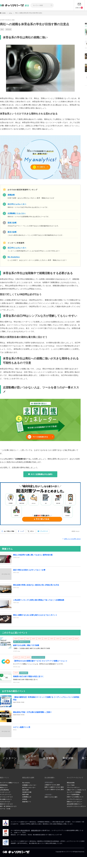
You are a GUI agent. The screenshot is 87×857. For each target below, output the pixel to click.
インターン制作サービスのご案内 (54, 789)
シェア (22, 531)
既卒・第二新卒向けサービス (8, 806)
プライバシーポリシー (73, 787)
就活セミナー (4, 787)
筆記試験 (68, 758)
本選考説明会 (4, 785)
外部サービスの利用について (75, 797)
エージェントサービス (6, 797)
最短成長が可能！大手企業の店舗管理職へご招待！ (32, 712)
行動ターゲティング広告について (76, 790)
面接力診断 (25, 794)
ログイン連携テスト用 (21, 727)
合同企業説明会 (4, 790)
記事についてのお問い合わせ (72, 539)
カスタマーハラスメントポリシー (76, 806)
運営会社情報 (70, 782)
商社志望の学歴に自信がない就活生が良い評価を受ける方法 (36, 585)
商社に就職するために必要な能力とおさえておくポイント (35, 615)
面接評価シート (26, 801)
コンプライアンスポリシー (74, 799)
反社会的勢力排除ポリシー (74, 804)
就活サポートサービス (6, 804)
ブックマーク (44, 531)
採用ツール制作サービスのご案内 (54, 787)
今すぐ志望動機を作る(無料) (42, 474)
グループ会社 (70, 785)
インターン (10, 758)
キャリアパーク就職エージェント (9, 782)
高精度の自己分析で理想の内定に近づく (28, 676)
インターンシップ (5, 792)
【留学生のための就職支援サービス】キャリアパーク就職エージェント (40, 661)
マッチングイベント (5, 794)
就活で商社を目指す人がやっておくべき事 (29, 570)
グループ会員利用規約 (73, 794)
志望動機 (48, 758)
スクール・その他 (5, 808)
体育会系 (8, 29)
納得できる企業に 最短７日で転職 (26, 645)
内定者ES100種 (26, 792)
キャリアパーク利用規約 (74, 792)
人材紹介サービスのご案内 (52, 785)
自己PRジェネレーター (28, 787)
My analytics (26, 782)
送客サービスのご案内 (51, 797)
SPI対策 (24, 799)
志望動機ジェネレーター (29, 785)
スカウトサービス (5, 801)
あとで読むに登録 (9, 531)
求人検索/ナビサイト (6, 799)
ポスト (32, 531)
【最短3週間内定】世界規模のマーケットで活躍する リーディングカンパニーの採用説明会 (46, 698)
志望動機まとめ (26, 797)
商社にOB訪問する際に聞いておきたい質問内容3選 (33, 555)
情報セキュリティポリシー (74, 801)
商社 (2, 29)
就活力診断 (25, 790)
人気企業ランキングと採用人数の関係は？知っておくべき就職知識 (38, 600)
